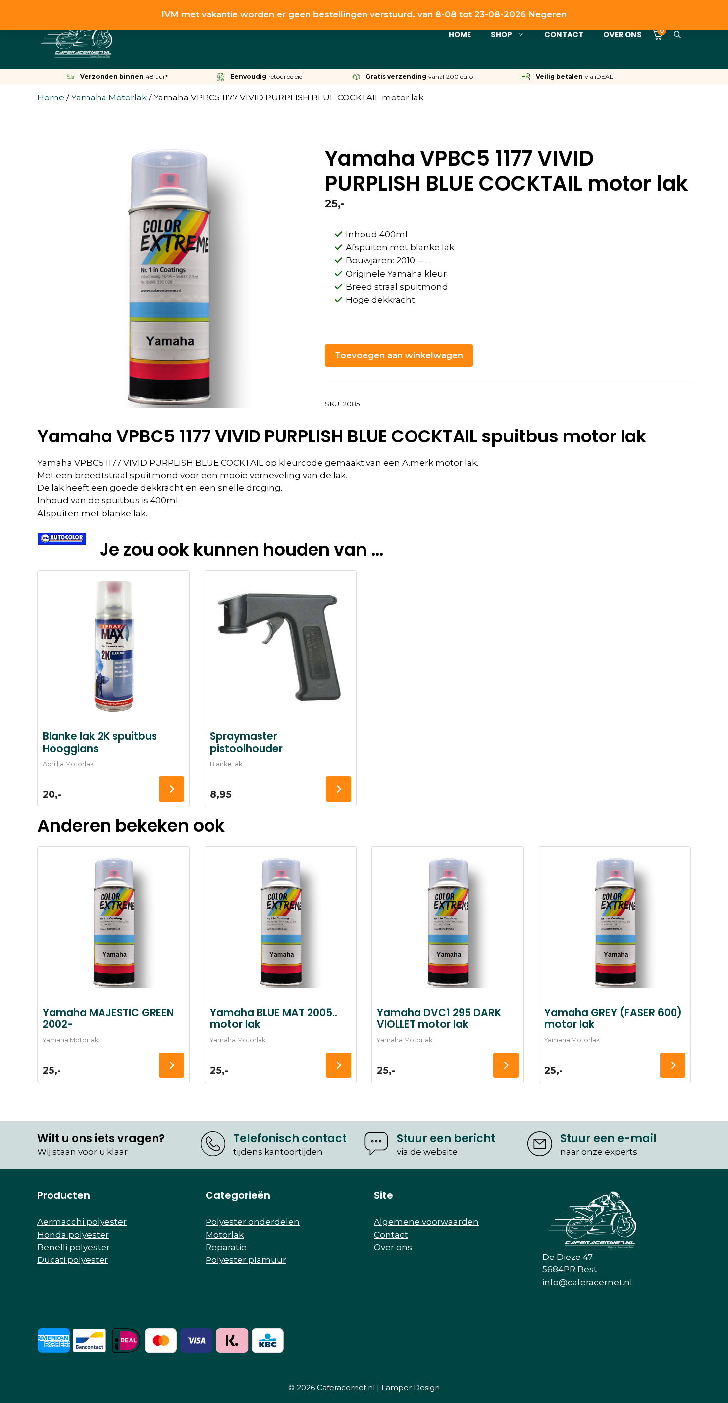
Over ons (622, 34)
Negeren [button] (547, 14)
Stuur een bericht (446, 1138)
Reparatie (226, 1247)
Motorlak (225, 1235)
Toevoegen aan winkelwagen (399, 355)
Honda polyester (73, 1235)
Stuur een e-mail (608, 1138)
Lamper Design (410, 1387)
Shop (501, 34)
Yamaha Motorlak (109, 97)
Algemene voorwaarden (426, 1222)
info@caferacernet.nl (587, 1282)
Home (460, 34)
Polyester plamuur (246, 1260)
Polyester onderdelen (253, 1222)
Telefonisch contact (290, 1138)
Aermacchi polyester (82, 1222)
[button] (677, 34)
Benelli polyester (73, 1247)
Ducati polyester (72, 1260)
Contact (563, 34)
